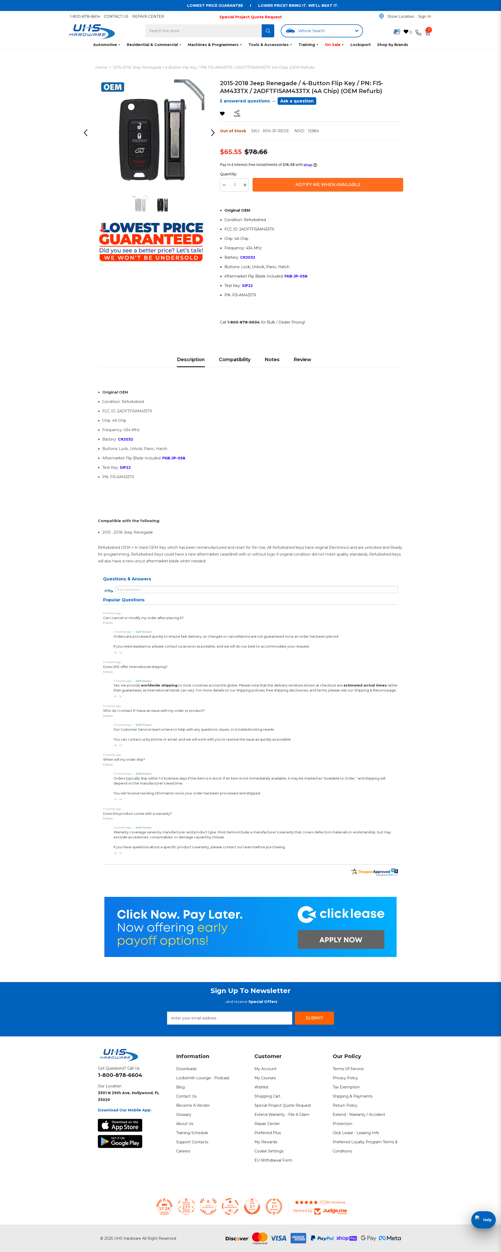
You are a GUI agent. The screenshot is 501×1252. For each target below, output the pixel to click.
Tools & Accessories (268, 44)
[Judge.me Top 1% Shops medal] (252, 1206)
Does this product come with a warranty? (137, 814)
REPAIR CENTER (148, 16)
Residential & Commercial (152, 44)
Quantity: (228, 174)
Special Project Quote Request (250, 17)
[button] (116, 652)
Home (101, 67)
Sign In (424, 16)
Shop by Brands (392, 44)
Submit (314, 1018)
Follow (108, 623)
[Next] (215, 133)
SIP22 (247, 285)
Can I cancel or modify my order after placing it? (143, 618)
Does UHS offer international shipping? (135, 667)
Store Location (400, 16)
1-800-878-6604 (85, 16)
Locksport (360, 44)
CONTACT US (116, 16)
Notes (272, 359)
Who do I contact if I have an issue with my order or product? (154, 711)
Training (307, 44)
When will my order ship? (124, 759)
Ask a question (297, 101)
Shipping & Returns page (375, 690)
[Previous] (87, 133)
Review (302, 359)
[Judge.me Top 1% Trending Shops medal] (274, 1206)
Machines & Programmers (213, 44)
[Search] (268, 30)
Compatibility (234, 359)
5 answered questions (245, 101)
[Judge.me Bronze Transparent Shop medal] (230, 1206)
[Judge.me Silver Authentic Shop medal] (208, 1206)
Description (191, 359)
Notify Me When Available (328, 184)
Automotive (105, 44)
